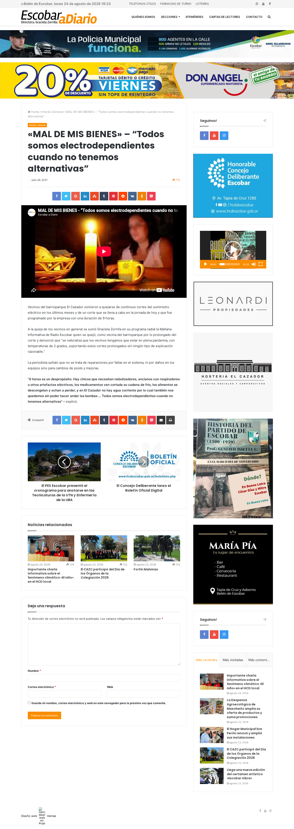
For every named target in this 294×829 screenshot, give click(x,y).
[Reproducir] (205, 264)
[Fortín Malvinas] (157, 548)
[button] (233, 249)
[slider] (230, 264)
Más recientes (206, 660)
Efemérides (194, 17)
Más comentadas (260, 660)
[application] (233, 250)
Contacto (254, 17)
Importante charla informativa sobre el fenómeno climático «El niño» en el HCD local (51, 575)
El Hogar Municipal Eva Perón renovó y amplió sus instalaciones (244, 733)
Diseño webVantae (38, 816)
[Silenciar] (254, 264)
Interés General (52, 111)
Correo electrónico (42, 687)
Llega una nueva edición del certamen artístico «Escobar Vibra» (246, 774)
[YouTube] (263, 4)
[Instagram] (257, 4)
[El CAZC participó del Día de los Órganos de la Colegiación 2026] (104, 548)
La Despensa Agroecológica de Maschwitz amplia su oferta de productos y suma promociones (244, 708)
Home (34, 111)
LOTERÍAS (202, 3)
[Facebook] (269, 4)
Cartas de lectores (224, 17)
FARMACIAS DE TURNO (175, 3)
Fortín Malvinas (146, 569)
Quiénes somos (143, 17)
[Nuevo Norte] (59, 17)
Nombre (34, 670)
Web (110, 687)
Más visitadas (233, 660)
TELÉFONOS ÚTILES (142, 3)
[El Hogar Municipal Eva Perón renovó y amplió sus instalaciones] (212, 735)
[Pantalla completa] (260, 264)
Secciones (169, 17)
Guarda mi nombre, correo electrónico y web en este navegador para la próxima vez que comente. (98, 703)
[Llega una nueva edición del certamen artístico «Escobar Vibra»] (212, 776)
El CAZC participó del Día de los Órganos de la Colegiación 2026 (103, 573)
